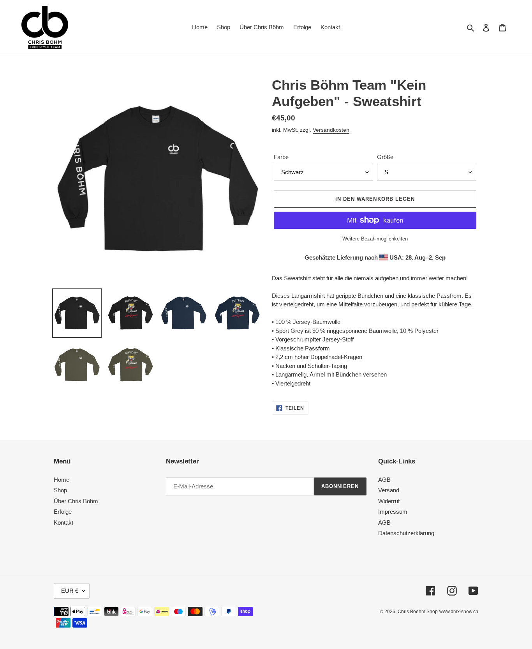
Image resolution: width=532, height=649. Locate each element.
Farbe (281, 157)
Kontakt (63, 522)
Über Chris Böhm (76, 501)
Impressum (392, 511)
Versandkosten (331, 130)
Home (61, 479)
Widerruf (389, 501)
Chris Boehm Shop (418, 611)
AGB (384, 479)
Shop (60, 490)
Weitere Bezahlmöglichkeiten (375, 239)
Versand (388, 490)
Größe (385, 157)
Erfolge (63, 511)
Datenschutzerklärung (406, 533)
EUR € (69, 590)
